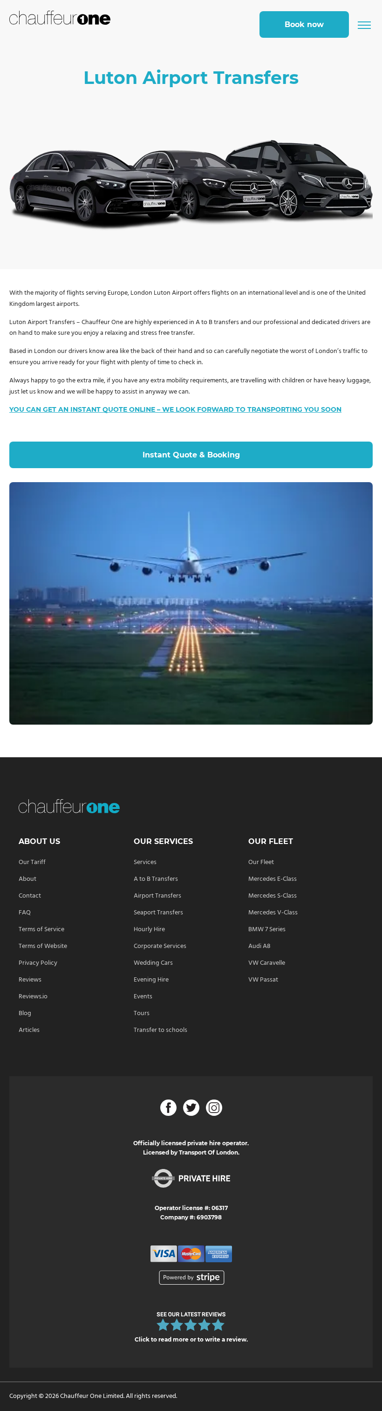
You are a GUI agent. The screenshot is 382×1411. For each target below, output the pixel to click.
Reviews (30, 980)
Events (143, 997)
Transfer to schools (160, 1030)
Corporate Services (160, 946)
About (27, 879)
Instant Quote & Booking (191, 454)
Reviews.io (33, 997)
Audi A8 (259, 946)
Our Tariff (32, 862)
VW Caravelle (266, 963)
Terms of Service (41, 929)
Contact (30, 896)
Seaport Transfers (158, 913)
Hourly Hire (149, 929)
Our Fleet (261, 862)
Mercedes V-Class (273, 913)
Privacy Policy (38, 963)
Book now (304, 24)
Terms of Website (43, 946)
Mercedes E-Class (272, 879)
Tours (142, 1013)
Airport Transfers (157, 896)
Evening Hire (151, 980)
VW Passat (263, 980)
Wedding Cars (153, 963)
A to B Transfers (156, 879)
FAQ (25, 913)
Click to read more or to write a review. (191, 1339)
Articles (29, 1030)
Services (145, 862)
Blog (25, 1013)
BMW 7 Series (267, 929)
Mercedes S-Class (272, 896)
